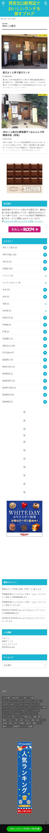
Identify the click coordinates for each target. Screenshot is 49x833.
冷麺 (34, 717)
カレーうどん (24, 704)
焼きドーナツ (40, 720)
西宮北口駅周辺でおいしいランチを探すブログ (24, 8)
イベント (7, 275)
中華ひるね (27, 717)
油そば (27, 720)
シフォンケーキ (8, 707)
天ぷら (11, 720)
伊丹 (5, 296)
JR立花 (6, 262)
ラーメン (34, 714)
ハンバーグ (6, 710)
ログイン (6, 638)
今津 (6, 289)
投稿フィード (7, 641)
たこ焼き (24, 698)
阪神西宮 (8, 395)
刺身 (39, 717)
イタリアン (19, 701)
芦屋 (5, 331)
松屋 (21, 720)
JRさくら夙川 (9, 247)
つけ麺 (31, 698)
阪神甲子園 (9, 388)
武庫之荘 (7, 318)
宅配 (5, 304)
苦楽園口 (7, 339)
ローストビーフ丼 (8, 717)
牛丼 (15, 723)
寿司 (16, 720)
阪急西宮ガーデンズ (19, 726)
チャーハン (31, 707)
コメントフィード (9, 644)
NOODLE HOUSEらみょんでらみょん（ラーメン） (24, 610)
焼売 (10, 723)
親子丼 (29, 723)
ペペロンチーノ (25, 710)
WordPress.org (8, 647)
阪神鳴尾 (7, 402)
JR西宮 (7, 268)
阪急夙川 (7, 360)
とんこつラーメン (8, 701)
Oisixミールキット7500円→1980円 (23, 829)
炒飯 (32, 720)
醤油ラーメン (7, 726)
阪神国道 (7, 374)
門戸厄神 (8, 352)
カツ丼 (5, 704)
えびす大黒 (6, 698)
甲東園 (6, 325)
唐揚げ (5, 720)
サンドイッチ (34, 704)
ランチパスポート (11, 283)
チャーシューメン (20, 707)
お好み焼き (15, 698)
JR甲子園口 (9, 254)
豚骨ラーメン (37, 723)
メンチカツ (35, 710)
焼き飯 (5, 723)
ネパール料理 (41, 707)
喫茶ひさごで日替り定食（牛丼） (16, 589)
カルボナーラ (13, 704)
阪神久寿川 (8, 367)
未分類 (6, 310)
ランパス (27, 714)
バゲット (15, 710)
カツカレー (38, 701)
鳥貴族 (30, 726)
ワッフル (19, 717)
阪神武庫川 (8, 381)
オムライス (28, 701)
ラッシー (5, 714)
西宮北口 (8, 346)
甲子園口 (21, 723)
